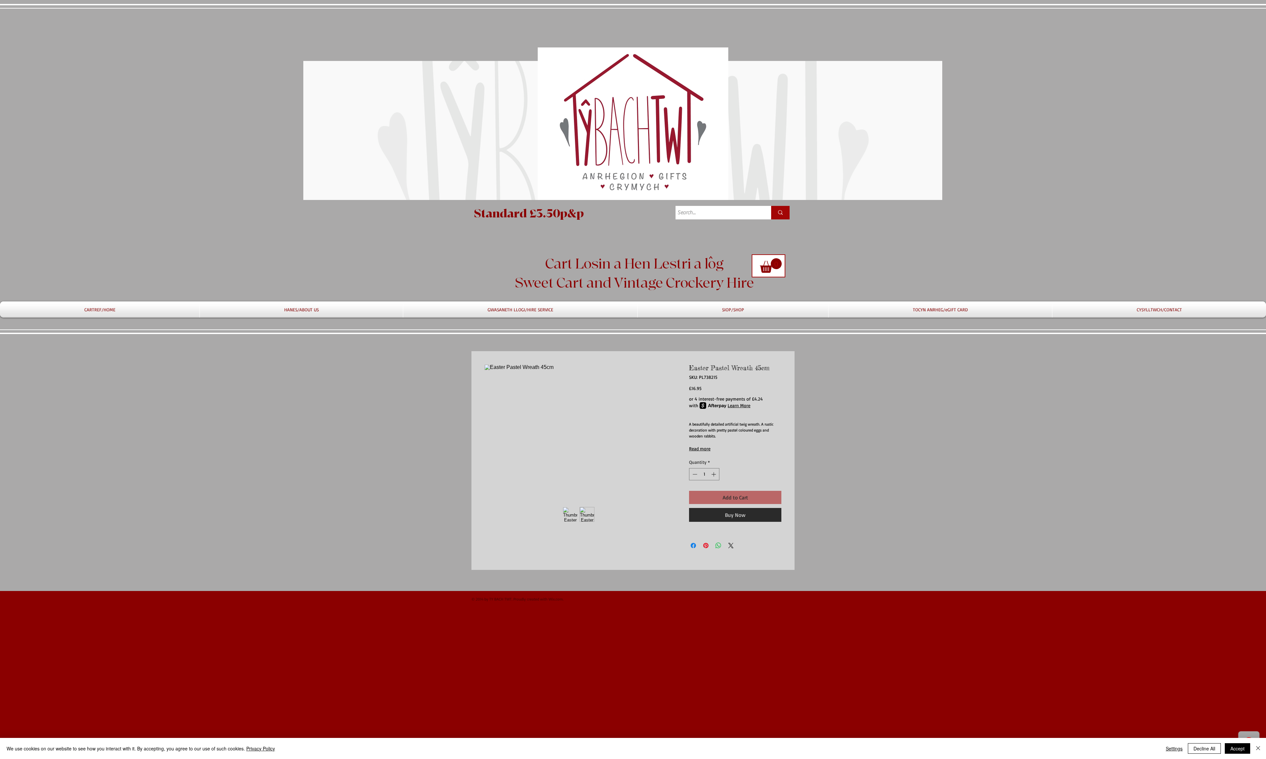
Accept (1237, 748)
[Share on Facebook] (693, 545)
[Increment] (714, 474)
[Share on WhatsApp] (718, 545)
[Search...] (780, 212)
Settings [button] (1174, 748)
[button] (771, 265)
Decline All (1204, 748)
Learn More (739, 405)
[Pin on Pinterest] (706, 545)
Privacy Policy (260, 748)
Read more (699, 448)
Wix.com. (556, 599)
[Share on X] (731, 545)
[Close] (1258, 748)
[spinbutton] (704, 474)
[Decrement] (694, 474)
